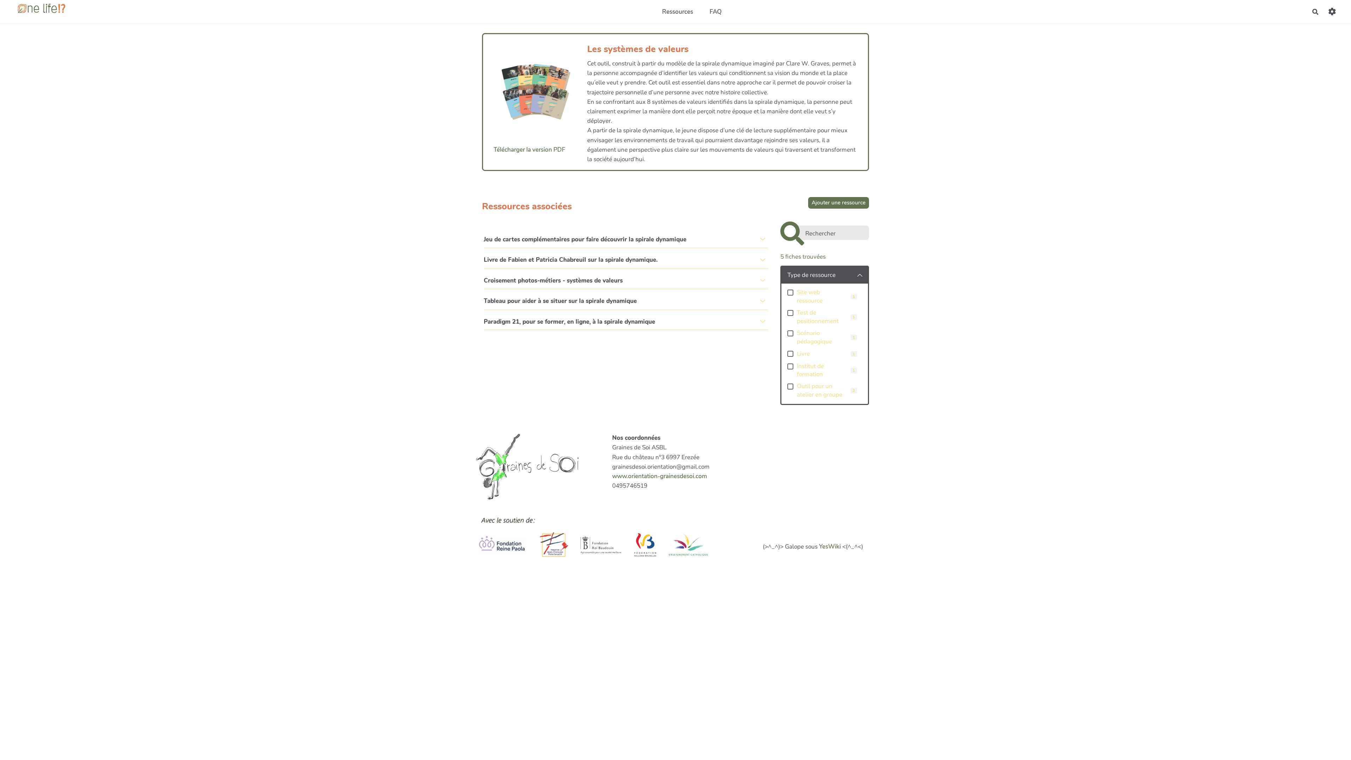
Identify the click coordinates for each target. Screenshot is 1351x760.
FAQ (716, 12)
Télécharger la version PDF (529, 150)
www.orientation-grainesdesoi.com (659, 476)
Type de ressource (811, 275)
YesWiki (830, 547)
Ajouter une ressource (838, 202)
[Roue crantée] (1332, 12)
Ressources (677, 12)
